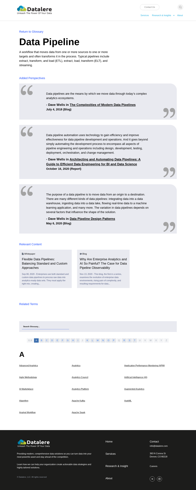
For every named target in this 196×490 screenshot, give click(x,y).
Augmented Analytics (134, 389)
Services (145, 15)
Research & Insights (161, 15)
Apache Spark (78, 412)
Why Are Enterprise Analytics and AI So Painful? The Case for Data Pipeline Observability (103, 263)
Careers (153, 466)
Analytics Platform (80, 389)
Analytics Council (80, 377)
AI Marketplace (26, 389)
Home (109, 441)
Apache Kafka (78, 401)
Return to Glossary (31, 31)
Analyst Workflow (27, 412)
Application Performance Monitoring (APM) (144, 365)
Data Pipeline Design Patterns (92, 218)
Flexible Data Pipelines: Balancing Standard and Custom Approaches (44, 263)
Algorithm (23, 401)
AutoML (128, 401)
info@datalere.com (159, 446)
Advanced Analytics (28, 365)
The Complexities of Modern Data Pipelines (103, 105)
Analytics (76, 365)
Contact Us (149, 7)
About (180, 15)
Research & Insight (116, 466)
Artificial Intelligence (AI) (135, 377)
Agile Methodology (28, 377)
